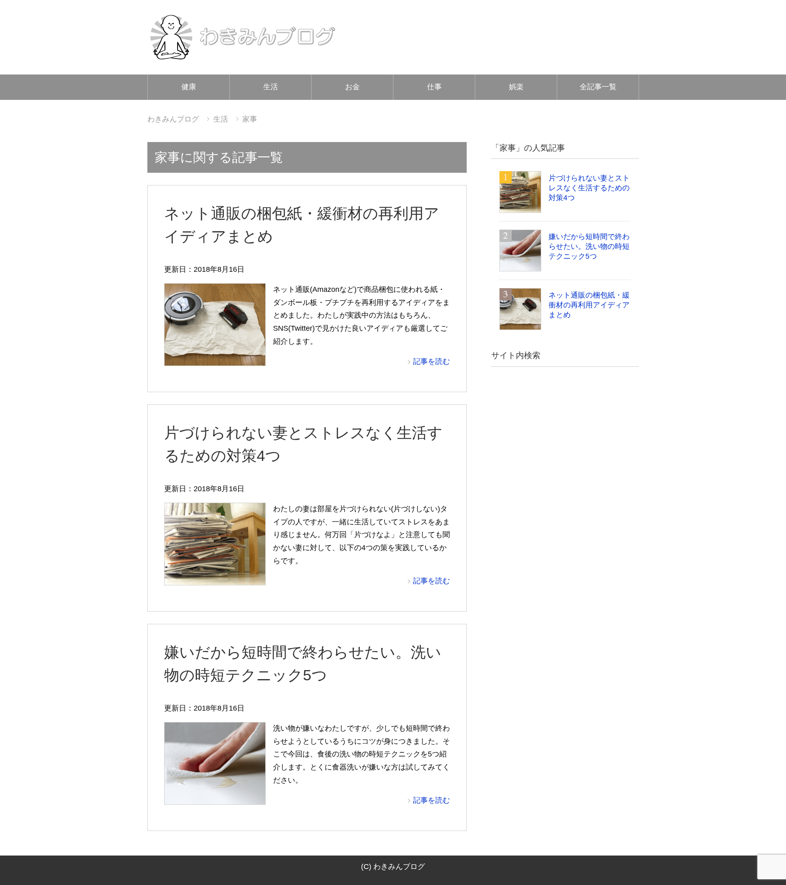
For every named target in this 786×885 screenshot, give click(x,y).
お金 (352, 87)
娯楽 (516, 87)
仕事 (434, 87)
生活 (270, 87)
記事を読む (431, 361)
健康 (188, 87)
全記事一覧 (598, 87)
